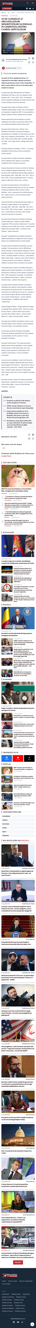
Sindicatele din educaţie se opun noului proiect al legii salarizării (23, 579)
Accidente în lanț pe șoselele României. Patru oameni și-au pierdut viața (19, 497)
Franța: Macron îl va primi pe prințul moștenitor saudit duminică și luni (14, 1185)
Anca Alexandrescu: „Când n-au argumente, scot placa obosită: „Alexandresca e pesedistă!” (13, 1220)
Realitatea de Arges (21, 1297)
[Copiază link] (29, 58)
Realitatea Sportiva (16, 1294)
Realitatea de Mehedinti (8, 1308)
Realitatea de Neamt (7, 1300)
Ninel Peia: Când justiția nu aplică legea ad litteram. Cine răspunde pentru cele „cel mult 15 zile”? (17, 873)
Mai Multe (18, 1262)
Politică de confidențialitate (26, 1281)
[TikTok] (33, 8)
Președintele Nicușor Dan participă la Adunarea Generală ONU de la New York (16, 943)
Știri (9, 12)
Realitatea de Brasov (20, 1305)
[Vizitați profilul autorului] (3, 60)
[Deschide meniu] (33, 3)
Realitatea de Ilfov (18, 1302)
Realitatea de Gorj (20, 1308)
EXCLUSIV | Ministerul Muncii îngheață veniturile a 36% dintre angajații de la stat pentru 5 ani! (18, 513)
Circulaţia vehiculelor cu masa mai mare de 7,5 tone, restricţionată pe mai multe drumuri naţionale (24, 589)
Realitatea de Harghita (7, 1305)
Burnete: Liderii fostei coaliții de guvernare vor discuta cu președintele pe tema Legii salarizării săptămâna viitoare (17, 1084)
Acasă (4, 12)
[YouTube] (30, 8)
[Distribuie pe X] (33, 62)
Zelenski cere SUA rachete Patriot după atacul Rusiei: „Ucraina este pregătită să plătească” (16, 1013)
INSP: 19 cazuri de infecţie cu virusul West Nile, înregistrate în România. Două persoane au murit (16, 491)
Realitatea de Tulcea (19, 59)
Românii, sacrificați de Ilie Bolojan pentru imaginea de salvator (18, 402)
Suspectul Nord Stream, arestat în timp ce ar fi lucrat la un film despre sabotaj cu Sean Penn (24, 598)
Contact (4, 1281)
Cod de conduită (6, 1284)
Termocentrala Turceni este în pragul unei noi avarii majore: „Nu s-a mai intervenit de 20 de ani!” (24, 735)
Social (6, 509)
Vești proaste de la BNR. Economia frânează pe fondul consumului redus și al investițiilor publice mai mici (24, 744)
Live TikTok (7, 8)
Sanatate (4, 493)
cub (4, 448)
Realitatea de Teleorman (8, 1297)
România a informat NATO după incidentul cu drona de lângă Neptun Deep (17, 1118)
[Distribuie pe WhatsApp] (29, 62)
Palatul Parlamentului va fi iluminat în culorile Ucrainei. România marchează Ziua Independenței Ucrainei (23, 571)
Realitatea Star (26, 1294)
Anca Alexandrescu (29, 1215)
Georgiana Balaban (29, 1250)
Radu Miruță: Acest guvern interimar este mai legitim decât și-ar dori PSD (22, 673)
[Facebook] (27, 8)
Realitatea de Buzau (7, 1302)
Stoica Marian (30, 939)
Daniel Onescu (30, 1079)
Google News (6, 456)
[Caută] (27, 3)
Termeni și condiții (12, 1281)
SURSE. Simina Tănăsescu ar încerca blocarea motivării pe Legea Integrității (20, 407)
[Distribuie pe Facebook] (33, 58)
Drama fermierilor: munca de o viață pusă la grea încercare (24, 725)
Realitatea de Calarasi (7, 1311)
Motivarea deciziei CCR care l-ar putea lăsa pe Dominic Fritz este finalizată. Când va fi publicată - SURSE (17, 978)
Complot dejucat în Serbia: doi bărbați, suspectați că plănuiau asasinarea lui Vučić (17, 562)
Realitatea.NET (5, 1294)
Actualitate (8, 500)
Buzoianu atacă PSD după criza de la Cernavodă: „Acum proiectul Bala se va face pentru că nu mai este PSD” (19, 522)
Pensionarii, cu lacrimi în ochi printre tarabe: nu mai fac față (24, 716)
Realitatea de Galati (19, 1300)
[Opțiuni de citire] (32, 1324)
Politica (13, 12)
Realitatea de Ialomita (20, 1311)
